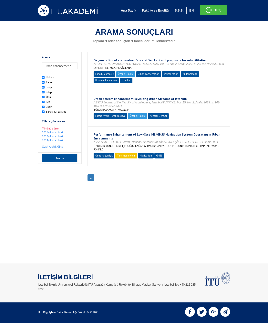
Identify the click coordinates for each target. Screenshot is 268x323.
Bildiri (49, 107)
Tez (48, 102)
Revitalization (171, 74)
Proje (49, 87)
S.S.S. (179, 10)
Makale (50, 77)
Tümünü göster (51, 128)
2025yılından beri (52, 136)
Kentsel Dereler (158, 116)
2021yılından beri (52, 140)
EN (191, 10)
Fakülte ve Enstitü (155, 10)
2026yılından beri (52, 132)
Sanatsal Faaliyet (56, 111)
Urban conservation (148, 74)
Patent (49, 82)
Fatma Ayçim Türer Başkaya (110, 116)
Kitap (49, 92)
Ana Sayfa (128, 10)
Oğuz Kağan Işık (104, 155)
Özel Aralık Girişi (52, 146)
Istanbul (126, 80)
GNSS (159, 155)
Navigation (146, 155)
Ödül (49, 97)
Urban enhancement (106, 80)
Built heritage (190, 74)
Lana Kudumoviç (104, 74)
